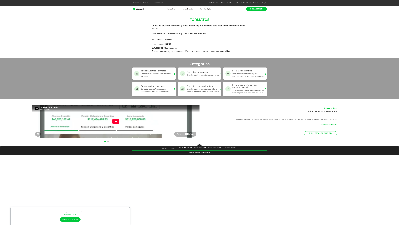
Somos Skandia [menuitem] (187, 9)
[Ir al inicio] (139, 9)
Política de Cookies (70, 214)
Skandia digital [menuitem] (205, 9)
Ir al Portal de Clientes (320, 133)
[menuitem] (136, 3)
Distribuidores (158, 3)
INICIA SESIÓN (256, 9)
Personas (136, 3)
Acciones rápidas (226, 3)
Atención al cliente (242, 3)
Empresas (146, 3)
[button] (105, 141)
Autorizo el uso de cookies (70, 219)
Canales (255, 3)
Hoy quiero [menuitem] (171, 9)
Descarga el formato (328, 125)
